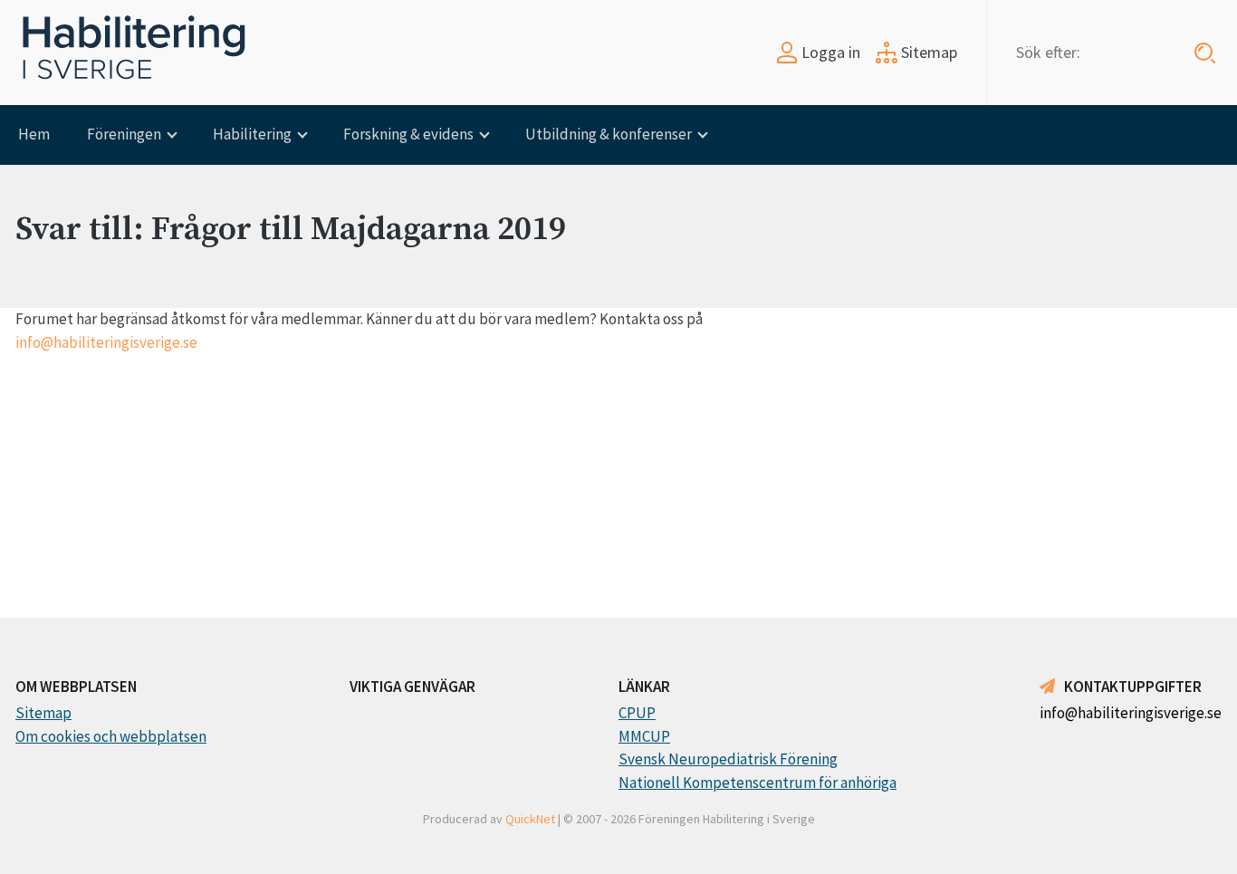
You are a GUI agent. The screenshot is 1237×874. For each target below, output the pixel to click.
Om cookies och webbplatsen (110, 736)
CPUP (637, 713)
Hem (34, 134)
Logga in (829, 52)
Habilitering (252, 134)
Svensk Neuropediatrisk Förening (728, 759)
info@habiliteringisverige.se (106, 342)
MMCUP (644, 736)
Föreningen (124, 134)
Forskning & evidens (408, 134)
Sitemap (927, 52)
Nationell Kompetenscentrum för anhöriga (757, 782)
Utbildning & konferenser (608, 134)
